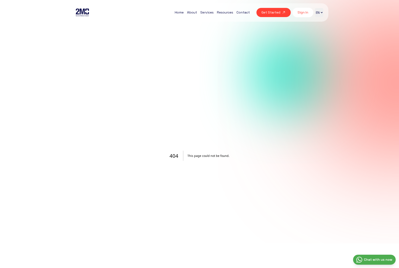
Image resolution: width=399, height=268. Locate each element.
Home (179, 12)
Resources (225, 12)
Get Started (270, 12)
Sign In (303, 12)
